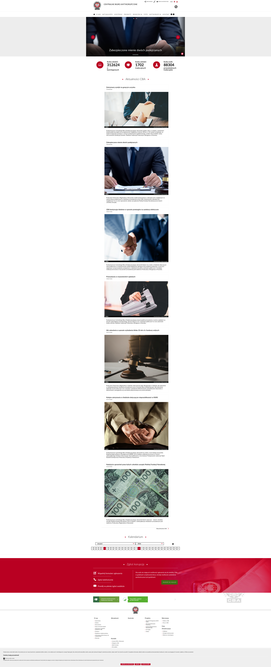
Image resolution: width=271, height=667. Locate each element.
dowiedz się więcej (169, 582)
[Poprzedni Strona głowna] (94, 599)
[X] (174, 14)
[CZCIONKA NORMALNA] (170, 1)
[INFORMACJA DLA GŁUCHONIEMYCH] (155, 2)
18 (139, 548)
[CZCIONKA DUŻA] (171, 1)
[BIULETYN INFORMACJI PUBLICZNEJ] (177, 2)
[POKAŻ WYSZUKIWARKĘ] (176, 6)
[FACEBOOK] (171, 14)
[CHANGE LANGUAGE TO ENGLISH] (174, 2)
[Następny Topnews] (178, 37)
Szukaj (173, 543)
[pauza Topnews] (182, 54)
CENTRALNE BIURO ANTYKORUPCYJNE (120, 4)
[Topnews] (93, 37)
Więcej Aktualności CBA (161, 528)
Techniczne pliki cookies (9, 658)
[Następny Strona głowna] (175, 599)
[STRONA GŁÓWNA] (94, 14)
